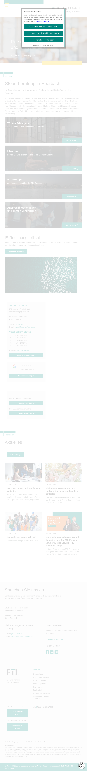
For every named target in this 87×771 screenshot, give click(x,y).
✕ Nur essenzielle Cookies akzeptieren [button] (43, 33)
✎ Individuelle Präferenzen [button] (43, 40)
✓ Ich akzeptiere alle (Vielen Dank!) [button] (43, 26)
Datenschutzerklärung (42, 21)
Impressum (50, 45)
